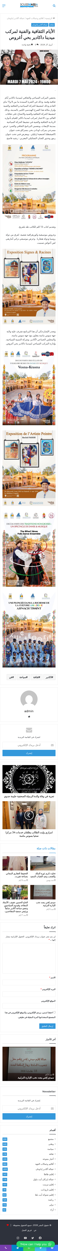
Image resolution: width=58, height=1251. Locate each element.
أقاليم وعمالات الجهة (34, 18)
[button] (35, 1244)
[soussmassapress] (29, 5)
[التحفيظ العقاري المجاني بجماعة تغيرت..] (15, 863)
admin (29, 711)
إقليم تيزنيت (48, 1184)
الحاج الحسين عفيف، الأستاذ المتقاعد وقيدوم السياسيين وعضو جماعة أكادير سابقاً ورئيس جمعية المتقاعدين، (15, 907)
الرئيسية (49, 18)
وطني (51, 1144)
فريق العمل (27, 1230)
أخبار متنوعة (48, 1159)
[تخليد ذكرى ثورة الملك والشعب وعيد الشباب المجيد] (43, 863)
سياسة (50, 1149)
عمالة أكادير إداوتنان (15, 18)
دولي (51, 1205)
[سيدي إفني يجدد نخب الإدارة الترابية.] (43, 892)
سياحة (22, 677)
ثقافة (52, 25)
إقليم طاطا (49, 1174)
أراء (52, 1209)
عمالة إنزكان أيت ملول (43, 1179)
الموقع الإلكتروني (48, 1001)
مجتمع (51, 1139)
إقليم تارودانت (47, 1189)
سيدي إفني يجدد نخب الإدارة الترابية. (46, 904)
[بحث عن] (54, 6)
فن (10, 677)
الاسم (52, 977)
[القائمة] (3, 6)
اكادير (49, 677)
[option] (28, 1064)
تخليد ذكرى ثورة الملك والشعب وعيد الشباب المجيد (43, 875)
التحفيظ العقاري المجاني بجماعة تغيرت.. (17, 875)
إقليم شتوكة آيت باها (44, 1194)
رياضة (51, 1200)
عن (35, 1230)
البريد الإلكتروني (48, 989)
